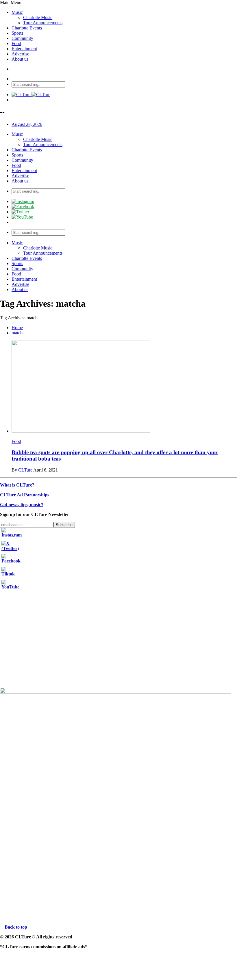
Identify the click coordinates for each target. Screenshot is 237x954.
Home (17, 327)
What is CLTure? (17, 484)
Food (16, 43)
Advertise (20, 53)
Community (22, 38)
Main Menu (10, 2)
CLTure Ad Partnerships (24, 494)
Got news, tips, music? (21, 504)
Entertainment (24, 48)
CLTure (25, 469)
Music (17, 12)
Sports (17, 33)
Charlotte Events (27, 27)
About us (20, 59)
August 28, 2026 (27, 124)
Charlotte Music (37, 17)
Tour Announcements (42, 22)
